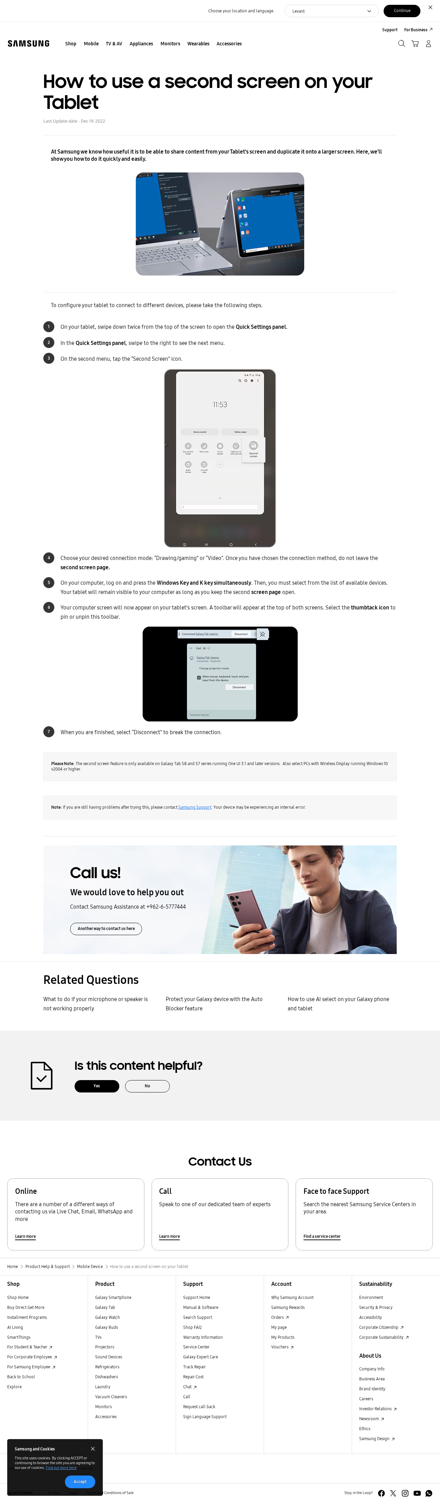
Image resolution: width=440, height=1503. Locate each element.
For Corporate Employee (30, 1356)
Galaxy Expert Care (200, 1356)
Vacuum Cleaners (111, 1396)
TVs (98, 1337)
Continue (402, 10)
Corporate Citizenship (379, 1327)
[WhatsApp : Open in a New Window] (428, 1493)
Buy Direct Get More (25, 1307)
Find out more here (61, 1468)
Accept (80, 1481)
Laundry (102, 1386)
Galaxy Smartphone (113, 1297)
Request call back (199, 1406)
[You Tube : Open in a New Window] (417, 1493)
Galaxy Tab (105, 1307)
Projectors (104, 1346)
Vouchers (280, 1346)
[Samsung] (28, 43)
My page (279, 1327)
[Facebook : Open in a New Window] (381, 1493)
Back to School (21, 1376)
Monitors (103, 1406)
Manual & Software (200, 1307)
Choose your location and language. (241, 10)
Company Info (372, 1368)
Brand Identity (372, 1388)
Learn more (25, 1236)
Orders (278, 1317)
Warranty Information (203, 1337)
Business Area (372, 1378)
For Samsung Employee (29, 1366)
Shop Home (18, 1297)
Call (186, 1396)
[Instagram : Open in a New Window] (405, 1493)
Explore (14, 1386)
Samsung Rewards (288, 1307)
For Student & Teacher (27, 1346)
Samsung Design (374, 1438)
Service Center (196, 1346)
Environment (371, 1297)
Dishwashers (106, 1376)
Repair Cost (193, 1376)
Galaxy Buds (106, 1327)
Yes (97, 1085)
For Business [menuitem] (416, 29)
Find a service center (322, 1236)
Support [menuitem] (390, 29)
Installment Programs (27, 1317)
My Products (282, 1337)
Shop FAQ (192, 1327)
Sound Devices (108, 1356)
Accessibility (370, 1317)
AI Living (15, 1327)
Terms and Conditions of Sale (110, 1493)
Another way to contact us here (106, 928)
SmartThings (18, 1337)
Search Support (197, 1317)
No (147, 1085)
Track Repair (194, 1366)
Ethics (364, 1428)
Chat (187, 1386)
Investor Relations (376, 1408)
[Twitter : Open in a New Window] (393, 1493)
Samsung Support (194, 807)
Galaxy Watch (107, 1317)
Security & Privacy (376, 1307)
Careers (366, 1398)
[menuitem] (71, 44)
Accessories (106, 1416)
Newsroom (369, 1418)
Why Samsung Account (292, 1297)
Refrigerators (107, 1366)
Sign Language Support (205, 1416)
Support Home (196, 1297)
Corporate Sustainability (382, 1337)
